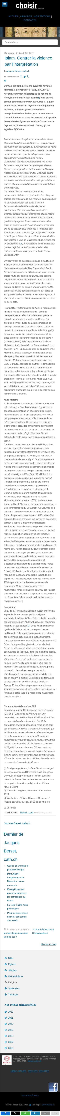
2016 (10, 1048)
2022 (10, 1011)
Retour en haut (48, 944)
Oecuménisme (15, 976)
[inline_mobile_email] (45, 1113)
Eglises (12, 964)
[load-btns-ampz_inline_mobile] (55, 1113)
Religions (12, 982)
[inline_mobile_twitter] (15, 1113)
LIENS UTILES (18, 1071)
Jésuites (12, 970)
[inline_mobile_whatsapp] (25, 1113)
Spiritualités (14, 988)
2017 (10, 1042)
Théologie (13, 994)
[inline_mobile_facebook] (5, 1113)
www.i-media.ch (48, 1104)
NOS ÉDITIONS (42, 16)
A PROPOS (26, 16)
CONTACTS (30, 20)
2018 (10, 1036)
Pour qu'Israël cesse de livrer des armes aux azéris (17, 917)
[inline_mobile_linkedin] (35, 1113)
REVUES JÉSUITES (38, 1071)
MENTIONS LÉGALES (30, 1095)
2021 (10, 1017)
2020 (10, 1024)
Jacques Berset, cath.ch (18, 71)
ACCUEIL (13, 16)
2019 (10, 1030)
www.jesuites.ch (34, 1061)
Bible (10, 958)
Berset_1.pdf (27, 812)
